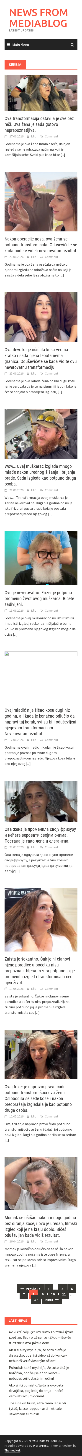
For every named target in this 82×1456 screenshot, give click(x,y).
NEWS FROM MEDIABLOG (38, 17)
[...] (63, 154)
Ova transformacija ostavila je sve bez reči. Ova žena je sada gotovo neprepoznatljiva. (39, 124)
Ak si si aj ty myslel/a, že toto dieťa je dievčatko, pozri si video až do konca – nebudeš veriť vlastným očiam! (38, 1355)
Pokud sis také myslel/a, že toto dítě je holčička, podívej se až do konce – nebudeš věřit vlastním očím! (39, 1373)
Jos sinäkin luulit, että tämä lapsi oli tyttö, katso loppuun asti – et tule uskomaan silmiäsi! (37, 1408)
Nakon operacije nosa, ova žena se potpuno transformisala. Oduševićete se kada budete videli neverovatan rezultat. (41, 244)
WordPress (40, 1446)
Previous (32, 1288)
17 (36, 1299)
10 (53, 1294)
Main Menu (20, 44)
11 (64, 1294)
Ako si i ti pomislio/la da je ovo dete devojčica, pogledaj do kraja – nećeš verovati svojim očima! (36, 1390)
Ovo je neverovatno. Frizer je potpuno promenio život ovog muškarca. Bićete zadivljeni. (39, 598)
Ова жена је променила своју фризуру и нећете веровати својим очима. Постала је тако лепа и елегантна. (40, 835)
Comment (51, 136)
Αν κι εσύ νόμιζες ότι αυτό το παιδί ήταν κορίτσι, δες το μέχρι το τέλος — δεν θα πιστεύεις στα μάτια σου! (41, 1337)
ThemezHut (12, 1450)
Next (49, 1299)
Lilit (33, 136)
